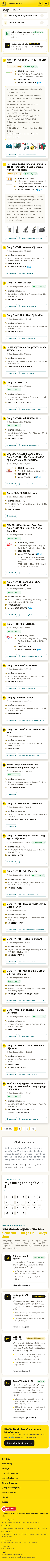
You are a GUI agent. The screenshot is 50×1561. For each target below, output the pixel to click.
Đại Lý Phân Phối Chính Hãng (22, 493)
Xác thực (5, 1468)
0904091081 (27, 366)
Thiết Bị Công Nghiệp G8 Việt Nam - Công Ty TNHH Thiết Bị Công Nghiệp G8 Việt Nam (26, 1086)
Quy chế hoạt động (10, 1473)
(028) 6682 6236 (25, 187)
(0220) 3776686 (32, 994)
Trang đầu (7, 1128)
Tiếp (33, 1128)
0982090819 (14, 264)
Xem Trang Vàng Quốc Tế (24, 1418)
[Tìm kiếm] (40, 3)
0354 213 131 (29, 1109)
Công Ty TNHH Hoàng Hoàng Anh (24, 938)
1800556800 (14, 366)
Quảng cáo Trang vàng (11, 1488)
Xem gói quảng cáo (22, 1327)
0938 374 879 (40, 187)
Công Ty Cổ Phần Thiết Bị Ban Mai (25, 315)
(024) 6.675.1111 (25, 646)
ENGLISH (5, 1502)
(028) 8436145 (15, 888)
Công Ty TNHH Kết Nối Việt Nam (24, 418)
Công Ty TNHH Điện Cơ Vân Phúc (24, 803)
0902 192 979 (30, 649)
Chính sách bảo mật (10, 1478)
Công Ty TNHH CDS (17, 382)
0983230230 (14, 1064)
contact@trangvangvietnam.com (12, 1555)
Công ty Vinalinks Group (20, 697)
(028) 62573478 (16, 955)
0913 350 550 (14, 714)
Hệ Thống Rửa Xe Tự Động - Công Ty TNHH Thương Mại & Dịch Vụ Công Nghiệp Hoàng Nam (26, 167)
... (23, 1128)
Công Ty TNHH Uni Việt (19, 282)
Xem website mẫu (21, 1371)
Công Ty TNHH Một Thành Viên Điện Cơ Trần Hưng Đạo (26, 972)
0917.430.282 (21, 608)
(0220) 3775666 (16, 994)
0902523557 (14, 402)
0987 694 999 (14, 1029)
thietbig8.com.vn (22, 1112)
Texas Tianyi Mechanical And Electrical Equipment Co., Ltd (22, 766)
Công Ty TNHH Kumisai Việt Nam (24, 247)
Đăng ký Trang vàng (10, 1483)
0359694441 (14, 509)
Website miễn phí (9, 1492)
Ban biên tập (7, 1464)
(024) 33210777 (15, 855)
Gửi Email (12, 155)
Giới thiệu (6, 1459)
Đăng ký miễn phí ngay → (19, 1443)
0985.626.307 (14, 605)
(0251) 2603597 (15, 820)
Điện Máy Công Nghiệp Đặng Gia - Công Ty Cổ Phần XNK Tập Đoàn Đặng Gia (25, 528)
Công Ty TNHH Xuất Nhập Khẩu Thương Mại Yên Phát (23, 583)
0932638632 (14, 749)
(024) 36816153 (15, 331)
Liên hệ (5, 1497)
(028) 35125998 (15, 438)
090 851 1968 (24, 474)
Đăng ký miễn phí (21, 1285)
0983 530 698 (24, 551)
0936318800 (20, 1068)
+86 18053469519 (16, 787)
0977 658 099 (30, 554)
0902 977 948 (30, 190)
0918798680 (30, 820)
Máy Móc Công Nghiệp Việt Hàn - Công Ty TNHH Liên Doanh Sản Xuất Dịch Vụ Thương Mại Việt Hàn (26, 457)
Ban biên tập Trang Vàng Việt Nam (30, 1164)
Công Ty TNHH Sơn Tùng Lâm (22, 871)
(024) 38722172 (15, 299)
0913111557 (26, 402)
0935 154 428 (24, 79)
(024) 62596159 (15, 1109)
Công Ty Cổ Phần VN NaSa (21, 624)
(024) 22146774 (15, 923)
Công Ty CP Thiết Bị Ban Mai (22, 665)
